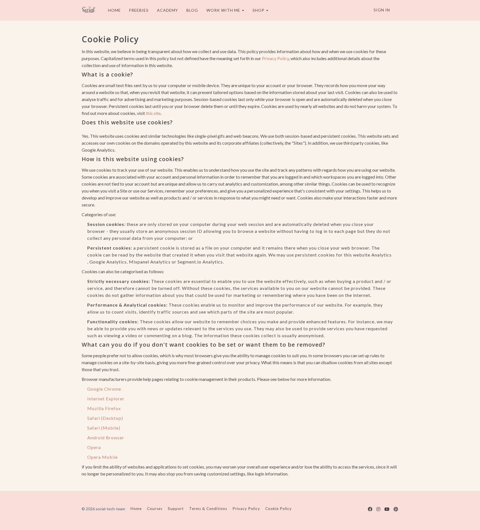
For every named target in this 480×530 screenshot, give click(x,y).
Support (176, 508)
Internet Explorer (105, 398)
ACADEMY (167, 10)
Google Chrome (104, 388)
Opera (94, 447)
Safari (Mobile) (103, 427)
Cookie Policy (278, 508)
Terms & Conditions (208, 508)
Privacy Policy (275, 58)
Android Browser (105, 437)
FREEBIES (139, 10)
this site (153, 113)
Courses (154, 508)
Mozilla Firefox (104, 408)
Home (136, 508)
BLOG (192, 10)
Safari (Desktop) (105, 418)
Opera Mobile (102, 457)
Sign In (382, 10)
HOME (114, 10)
